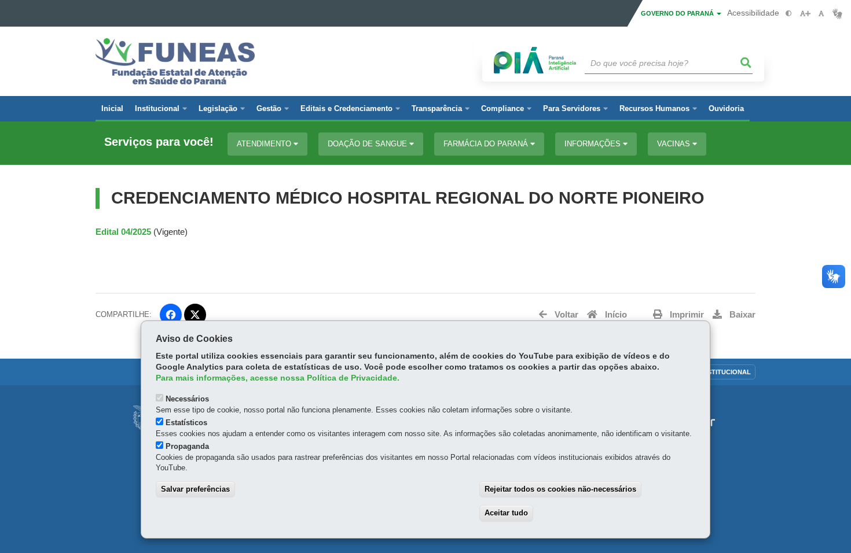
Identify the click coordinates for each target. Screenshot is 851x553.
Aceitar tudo (506, 512)
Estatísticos (186, 422)
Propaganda (187, 446)
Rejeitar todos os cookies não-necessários (560, 489)
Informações (593, 143)
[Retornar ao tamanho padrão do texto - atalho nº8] (821, 13)
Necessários (187, 399)
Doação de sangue (368, 143)
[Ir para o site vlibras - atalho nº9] (837, 13)
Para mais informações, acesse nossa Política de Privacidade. (277, 378)
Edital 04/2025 (123, 232)
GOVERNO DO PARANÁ (678, 13)
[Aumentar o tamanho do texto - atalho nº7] (805, 13)
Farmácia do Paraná (486, 143)
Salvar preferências (195, 489)
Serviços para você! (159, 142)
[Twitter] (195, 315)
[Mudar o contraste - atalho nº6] (788, 13)
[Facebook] (170, 315)
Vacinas (674, 143)
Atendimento (265, 143)
